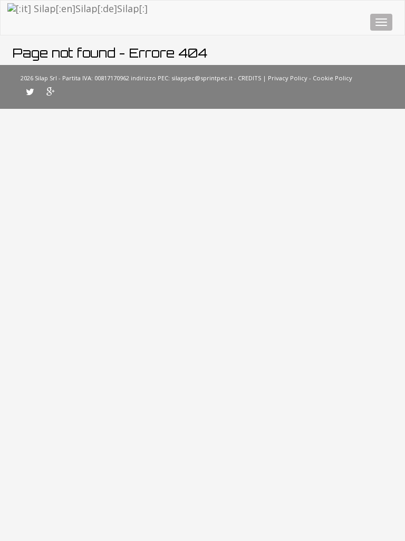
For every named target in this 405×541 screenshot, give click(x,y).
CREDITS (249, 78)
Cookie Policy (332, 78)
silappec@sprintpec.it (202, 78)
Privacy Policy (287, 78)
